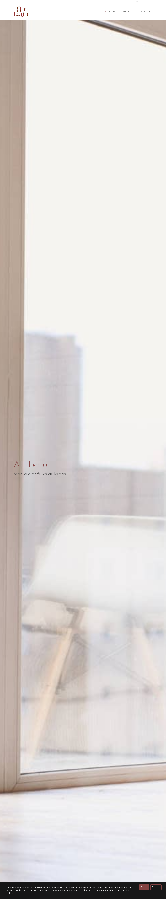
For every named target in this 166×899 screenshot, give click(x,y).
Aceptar (145, 887)
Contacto (146, 12)
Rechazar (156, 887)
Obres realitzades (131, 12)
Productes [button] (113, 12)
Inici (105, 12)
